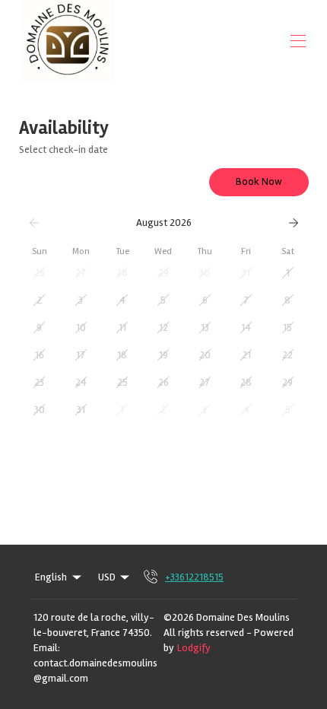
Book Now (259, 181)
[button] (39, 273)
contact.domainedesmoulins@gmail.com (95, 671)
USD (107, 577)
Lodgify (194, 648)
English (51, 577)
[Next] (293, 223)
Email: (46, 647)
